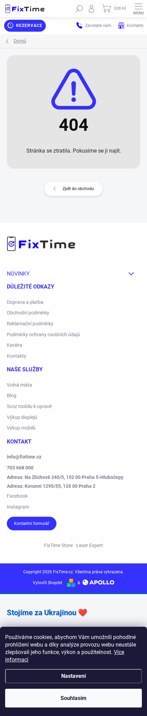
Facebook (17, 496)
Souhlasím (73, 698)
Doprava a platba (25, 302)
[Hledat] (79, 8)
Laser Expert (89, 545)
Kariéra (14, 345)
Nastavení (73, 676)
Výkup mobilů (21, 428)
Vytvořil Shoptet (47, 582)
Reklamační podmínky (30, 323)
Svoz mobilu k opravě (29, 406)
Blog (11, 395)
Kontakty (16, 356)
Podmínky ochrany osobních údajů (43, 334)
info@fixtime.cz (24, 457)
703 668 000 (20, 467)
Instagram (18, 507)
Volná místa (19, 385)
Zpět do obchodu (78, 188)
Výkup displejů (22, 417)
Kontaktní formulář (31, 523)
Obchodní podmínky (28, 312)
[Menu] (138, 8)
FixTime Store (58, 545)
